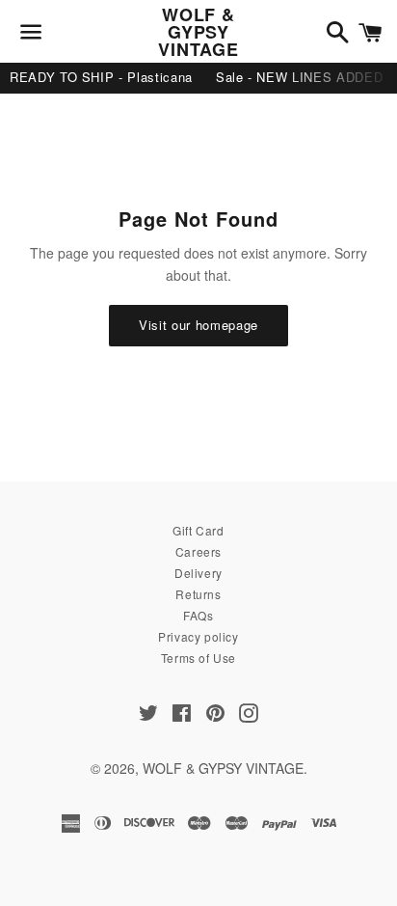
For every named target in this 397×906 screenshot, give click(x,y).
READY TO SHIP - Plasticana (101, 77)
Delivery (198, 572)
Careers (198, 551)
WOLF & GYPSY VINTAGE (198, 32)
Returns (198, 594)
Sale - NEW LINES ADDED (299, 77)
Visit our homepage (198, 325)
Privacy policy (198, 636)
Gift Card (198, 530)
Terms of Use (198, 657)
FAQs (198, 615)
